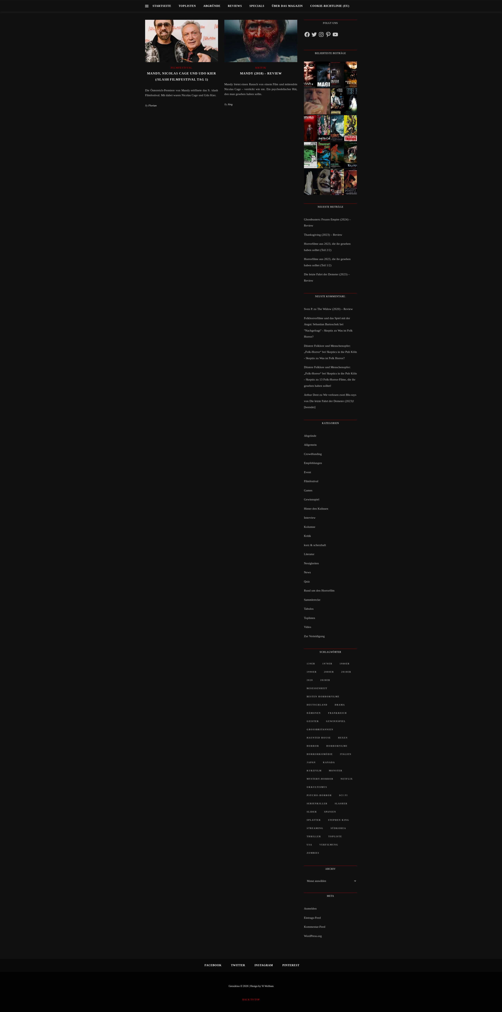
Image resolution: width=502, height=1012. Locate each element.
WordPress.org (313, 936)
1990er (312, 672)
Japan (311, 762)
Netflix (347, 779)
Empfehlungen (313, 463)
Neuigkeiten (311, 563)
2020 (310, 680)
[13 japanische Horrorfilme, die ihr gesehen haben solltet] (344, 182)
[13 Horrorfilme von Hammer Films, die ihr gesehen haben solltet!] (317, 155)
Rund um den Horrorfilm (319, 590)
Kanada (329, 762)
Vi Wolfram (268, 986)
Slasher (341, 803)
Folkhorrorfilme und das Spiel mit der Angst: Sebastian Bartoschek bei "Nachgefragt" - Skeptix (327, 324)
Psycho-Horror (319, 795)
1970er (327, 663)
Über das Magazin (287, 6)
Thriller (314, 836)
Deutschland (317, 705)
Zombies (313, 853)
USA (309, 844)
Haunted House (319, 738)
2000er (329, 672)
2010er (346, 672)
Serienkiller (317, 803)
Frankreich (337, 713)
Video (307, 627)
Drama (340, 705)
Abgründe (211, 6)
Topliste (335, 836)
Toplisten (187, 6)
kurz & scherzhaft (315, 545)
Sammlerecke (312, 599)
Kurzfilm (314, 770)
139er (311, 663)
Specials (256, 6)
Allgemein (310, 444)
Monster (335, 770)
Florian (152, 105)
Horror (313, 746)
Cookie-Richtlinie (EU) (329, 6)
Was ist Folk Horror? (332, 358)
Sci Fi (343, 795)
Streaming (315, 828)
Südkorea (338, 828)
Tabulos (309, 608)
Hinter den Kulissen (316, 508)
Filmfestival (181, 67)
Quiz (307, 581)
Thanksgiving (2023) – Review (323, 234)
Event (307, 472)
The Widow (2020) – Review (335, 309)
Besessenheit (317, 688)
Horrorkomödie (320, 754)
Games (308, 490)
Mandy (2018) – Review (261, 73)
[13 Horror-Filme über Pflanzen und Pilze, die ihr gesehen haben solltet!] (344, 128)
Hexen (343, 738)
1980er (345, 663)
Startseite (162, 6)
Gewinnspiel (311, 499)
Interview (310, 517)
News (307, 572)
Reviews (235, 6)
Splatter (314, 820)
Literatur (309, 554)
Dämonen (314, 713)
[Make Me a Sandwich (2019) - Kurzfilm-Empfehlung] (317, 101)
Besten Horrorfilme (323, 696)
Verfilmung (328, 844)
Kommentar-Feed (314, 926)
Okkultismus (317, 787)
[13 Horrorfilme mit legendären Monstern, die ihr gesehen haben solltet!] (344, 155)
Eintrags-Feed (312, 917)
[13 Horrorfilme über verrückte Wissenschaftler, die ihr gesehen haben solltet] (344, 101)
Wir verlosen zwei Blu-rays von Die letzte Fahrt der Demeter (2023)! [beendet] (330, 401)
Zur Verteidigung (314, 636)
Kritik (260, 67)
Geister (313, 721)
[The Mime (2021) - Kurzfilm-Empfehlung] (317, 182)
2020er (325, 680)
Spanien (330, 812)
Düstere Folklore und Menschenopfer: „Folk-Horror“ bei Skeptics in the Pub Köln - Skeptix (330, 352)
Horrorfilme (336, 746)
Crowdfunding (313, 454)
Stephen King (338, 820)
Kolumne (309, 526)
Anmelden (310, 908)
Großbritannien (320, 729)
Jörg (230, 104)
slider (312, 812)
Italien (345, 754)
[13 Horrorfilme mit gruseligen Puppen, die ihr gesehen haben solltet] (317, 75)
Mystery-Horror (320, 779)
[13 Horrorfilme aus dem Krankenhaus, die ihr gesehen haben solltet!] (344, 75)
